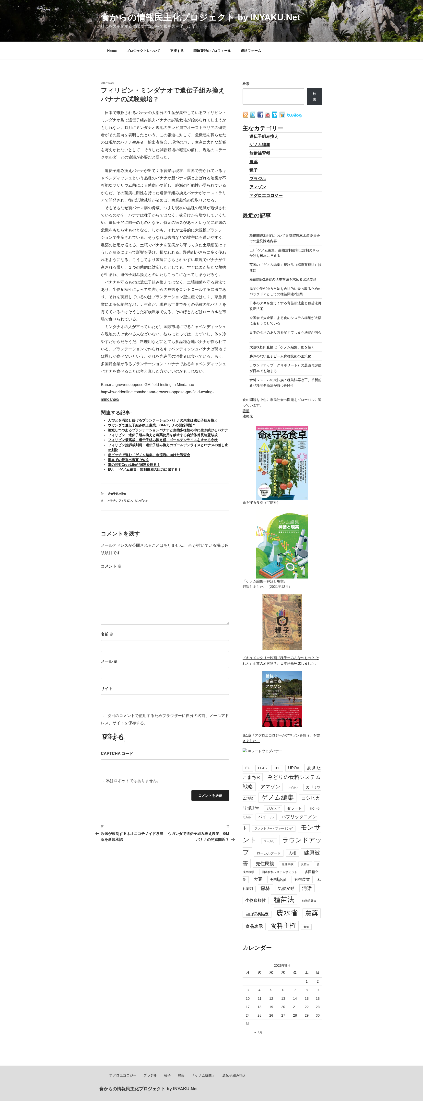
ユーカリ (269, 841)
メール (109, 661)
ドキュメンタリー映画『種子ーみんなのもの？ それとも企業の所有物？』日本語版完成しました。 (281, 660)
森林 (265, 888)
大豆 (258, 879)
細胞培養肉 (309, 901)
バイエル (266, 817)
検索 (246, 84)
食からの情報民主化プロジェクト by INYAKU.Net (200, 17)
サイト (107, 688)
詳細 (246, 411)
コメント (111, 566)
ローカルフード (269, 853)
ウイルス (293, 787)
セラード (294, 808)
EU (247, 768)
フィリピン (125, 500)
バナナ (112, 500)
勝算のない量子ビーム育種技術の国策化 (280, 356)
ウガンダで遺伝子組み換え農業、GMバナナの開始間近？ (152, 425)
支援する (177, 51)
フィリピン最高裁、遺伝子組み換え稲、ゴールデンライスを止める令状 (163, 440)
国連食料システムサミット (279, 872)
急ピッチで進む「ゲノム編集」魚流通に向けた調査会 (149, 455)
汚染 (307, 888)
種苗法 (284, 899)
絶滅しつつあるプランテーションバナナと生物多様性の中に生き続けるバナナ (168, 430)
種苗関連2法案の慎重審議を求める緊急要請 (283, 279)
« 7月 (258, 1032)
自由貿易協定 (257, 914)
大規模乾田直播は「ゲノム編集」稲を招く (282, 347)
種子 (253, 170)
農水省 (287, 913)
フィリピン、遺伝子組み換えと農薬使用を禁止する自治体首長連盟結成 (163, 435)
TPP (277, 768)
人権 (292, 853)
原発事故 (288, 864)
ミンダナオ (141, 500)
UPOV (293, 768)
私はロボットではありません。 (133, 781)
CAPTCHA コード (117, 753)
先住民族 (265, 863)
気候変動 (286, 888)
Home (112, 51)
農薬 (253, 161)
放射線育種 (259, 153)
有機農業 (302, 879)
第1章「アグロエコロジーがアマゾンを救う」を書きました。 (281, 738)
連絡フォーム (251, 51)
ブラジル (257, 178)
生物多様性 (255, 900)
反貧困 (305, 864)
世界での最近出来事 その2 (128, 460)
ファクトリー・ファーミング (274, 828)
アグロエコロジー (266, 195)
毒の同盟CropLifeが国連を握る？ (134, 464)
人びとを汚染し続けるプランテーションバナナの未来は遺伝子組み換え (163, 420)
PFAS (262, 768)
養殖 (306, 926)
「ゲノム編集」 (203, 1075)
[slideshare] (282, 117)
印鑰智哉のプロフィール (212, 51)
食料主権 (283, 925)
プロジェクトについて (143, 51)
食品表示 (254, 926)
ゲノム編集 (259, 144)
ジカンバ (273, 808)
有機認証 (278, 879)
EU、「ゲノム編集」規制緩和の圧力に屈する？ (144, 469)
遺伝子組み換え (117, 493)
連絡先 (248, 416)
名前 (107, 634)
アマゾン (257, 187)
